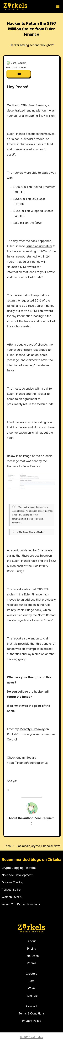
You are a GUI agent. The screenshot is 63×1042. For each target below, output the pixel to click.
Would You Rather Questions (21, 904)
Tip (18, 73)
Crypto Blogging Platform (19, 867)
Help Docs (31, 956)
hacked (12, 115)
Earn (32, 981)
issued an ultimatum (39, 246)
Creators (31, 973)
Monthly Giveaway (32, 729)
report (14, 550)
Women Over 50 (12, 897)
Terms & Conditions (31, 1013)
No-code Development (17, 875)
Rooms (31, 963)
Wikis (31, 988)
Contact (31, 1006)
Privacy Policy (31, 1020)
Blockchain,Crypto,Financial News (38, 846)
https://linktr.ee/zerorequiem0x (27, 762)
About (31, 941)
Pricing (31, 948)
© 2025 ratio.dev (31, 1037)
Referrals (31, 995)
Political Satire (11, 889)
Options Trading (12, 882)
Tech (7, 846)
